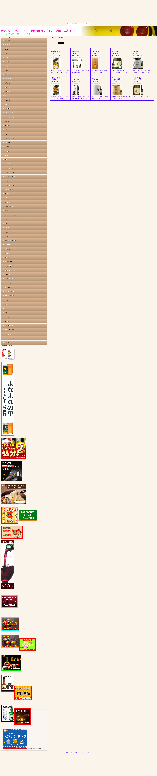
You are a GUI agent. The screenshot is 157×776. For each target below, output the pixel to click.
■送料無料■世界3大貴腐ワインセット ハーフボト (55, 79)
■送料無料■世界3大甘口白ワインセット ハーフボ (55, 53)
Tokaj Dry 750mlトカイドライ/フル (137, 53)
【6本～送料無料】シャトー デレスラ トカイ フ (137, 79)
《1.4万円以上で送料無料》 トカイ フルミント (116, 53)
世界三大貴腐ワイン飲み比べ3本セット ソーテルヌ (77, 53)
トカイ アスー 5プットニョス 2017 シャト (96, 53)
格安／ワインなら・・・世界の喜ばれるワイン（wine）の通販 (36, 30)
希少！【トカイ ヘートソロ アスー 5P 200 (116, 79)
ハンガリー (51, 40)
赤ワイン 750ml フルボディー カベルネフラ (96, 79)
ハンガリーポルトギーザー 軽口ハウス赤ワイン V (77, 79)
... (67, 72)
